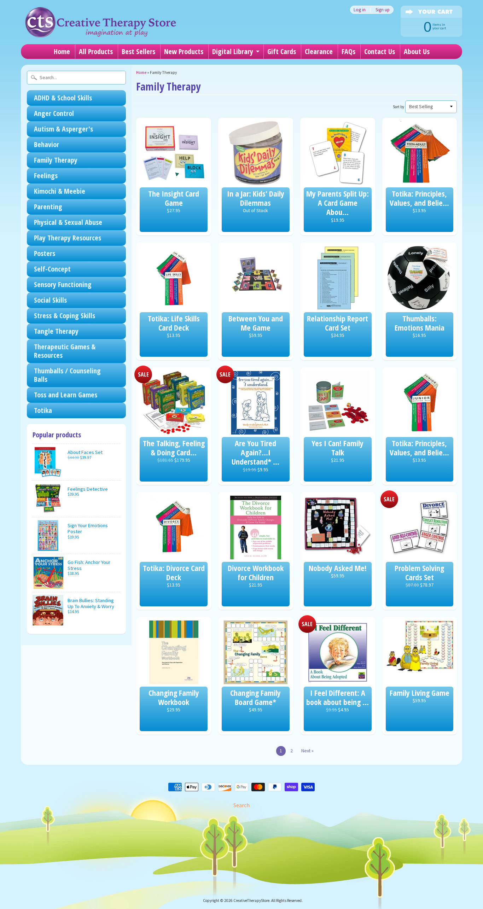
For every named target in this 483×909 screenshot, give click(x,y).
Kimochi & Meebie (59, 191)
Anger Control (54, 113)
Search (241, 805)
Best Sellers (138, 51)
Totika (43, 410)
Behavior (46, 144)
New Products (183, 51)
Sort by (398, 106)
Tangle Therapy (56, 331)
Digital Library (232, 51)
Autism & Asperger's (63, 129)
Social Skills (50, 300)
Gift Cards (281, 51)
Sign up (383, 9)
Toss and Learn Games (65, 395)
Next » (307, 751)
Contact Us (379, 51)
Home (62, 51)
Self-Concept (52, 269)
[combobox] (76, 78)
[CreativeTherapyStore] (100, 28)
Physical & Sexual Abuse (68, 222)
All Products (96, 51)
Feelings (46, 175)
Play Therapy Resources (67, 238)
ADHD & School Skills (63, 98)
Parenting (48, 206)
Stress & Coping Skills (64, 315)
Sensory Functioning (63, 284)
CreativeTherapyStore (251, 900)
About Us (417, 51)
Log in (360, 9)
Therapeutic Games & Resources (64, 351)
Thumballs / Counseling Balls (67, 375)
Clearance (319, 51)
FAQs (348, 51)
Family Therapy (55, 160)
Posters (44, 253)
